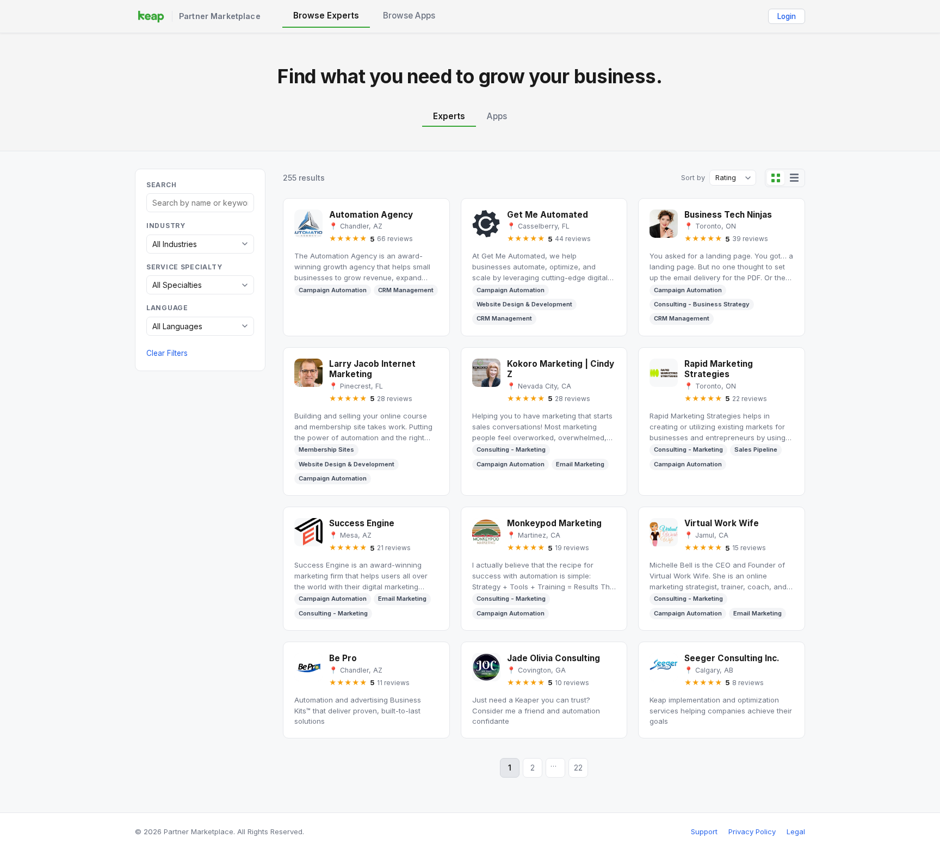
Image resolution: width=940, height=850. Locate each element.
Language (167, 308)
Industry (165, 225)
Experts (449, 116)
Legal (796, 831)
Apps (497, 116)
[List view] (794, 178)
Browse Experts (326, 15)
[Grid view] (775, 178)
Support (704, 831)
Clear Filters (167, 353)
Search (161, 185)
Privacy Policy (752, 831)
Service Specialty (184, 267)
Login (786, 16)
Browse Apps (409, 15)
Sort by (693, 178)
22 (578, 767)
